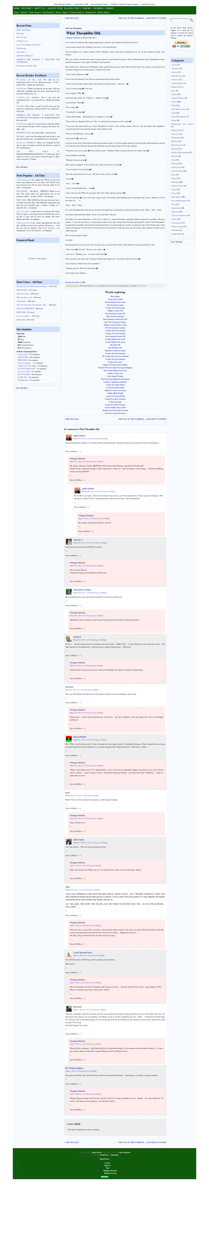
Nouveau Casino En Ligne (115, 413)
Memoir (174, 141)
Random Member (110, 1170)
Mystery (174, 156)
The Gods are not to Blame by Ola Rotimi (31, 286)
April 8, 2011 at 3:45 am (79, 1094)
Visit (107, 1168)
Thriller (174, 219)
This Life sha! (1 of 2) (24, 297)
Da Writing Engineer (74, 1068)
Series (173, 193)
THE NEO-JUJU (72, 18)
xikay (67, 886)
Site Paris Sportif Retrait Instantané (115, 379)
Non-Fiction (48, 12)
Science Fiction (177, 185)
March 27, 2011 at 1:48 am (75, 689)
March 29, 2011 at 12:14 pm (76, 889)
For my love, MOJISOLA (26, 142)
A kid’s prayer (21, 301)
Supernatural (176, 208)
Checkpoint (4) (23, 380)
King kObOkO (79, 736)
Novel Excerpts (177, 171)
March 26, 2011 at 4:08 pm (83, 592)
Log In (107, 1163)
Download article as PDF (75, 282)
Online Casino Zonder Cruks (115, 324)
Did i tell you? (21, 37)
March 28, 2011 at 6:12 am (75, 795)
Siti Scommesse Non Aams (115, 302)
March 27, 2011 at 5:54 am (83, 739)
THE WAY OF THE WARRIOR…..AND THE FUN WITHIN (142, 18)
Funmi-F (77, 636)
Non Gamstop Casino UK (115, 313)
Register (127, 1152)
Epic (173, 90)
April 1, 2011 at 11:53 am (83, 1009)
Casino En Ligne (115, 401)
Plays (65, 12)
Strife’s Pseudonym (23, 29)
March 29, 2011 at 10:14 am (84, 842)
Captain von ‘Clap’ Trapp (27, 365)
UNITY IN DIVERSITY (25, 308)
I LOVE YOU (22, 377)
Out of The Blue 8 (24, 374)
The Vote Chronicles (74, 28)
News (58, 12)
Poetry (16, 12)
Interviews (175, 134)
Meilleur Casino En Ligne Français (124, 4)
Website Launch (177, 226)
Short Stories (34, 12)
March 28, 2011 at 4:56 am (80, 665)
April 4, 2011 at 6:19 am (79, 982)
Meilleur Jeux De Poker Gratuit (115, 410)
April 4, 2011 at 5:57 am (79, 865)
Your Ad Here (21, 167)
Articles (174, 72)
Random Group (110, 1173)
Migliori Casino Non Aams (115, 390)
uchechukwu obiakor (82, 589)
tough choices (123, 285)
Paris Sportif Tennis (115, 376)
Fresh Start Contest (178, 109)
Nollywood (89, 12)
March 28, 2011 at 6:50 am (92, 491)
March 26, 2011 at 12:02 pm (84, 438)
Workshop (175, 230)
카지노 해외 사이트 (115, 393)
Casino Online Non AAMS (115, 407)
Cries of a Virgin (24, 371)
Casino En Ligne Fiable (115, 384)
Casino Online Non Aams (115, 339)
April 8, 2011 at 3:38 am (79, 1044)
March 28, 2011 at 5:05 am (80, 765)
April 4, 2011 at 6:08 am (79, 925)
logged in (81, 1129)
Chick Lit (175, 79)
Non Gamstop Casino (115, 304)
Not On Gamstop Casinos (115, 327)
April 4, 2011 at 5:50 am (87, 518)
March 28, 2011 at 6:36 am (80, 818)
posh (67, 792)
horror (115, 285)
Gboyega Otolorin (73, 37)
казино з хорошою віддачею (115, 381)
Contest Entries (76, 12)
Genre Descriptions (178, 116)
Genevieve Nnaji (22, 293)
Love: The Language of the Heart (28, 44)
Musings (174, 148)
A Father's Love (23, 97)
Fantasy (174, 94)
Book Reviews (176, 75)
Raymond (77, 1006)
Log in (121, 1152)
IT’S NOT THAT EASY (26, 368)
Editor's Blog (102, 12)
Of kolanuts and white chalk (26, 65)
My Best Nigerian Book (180, 152)
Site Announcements (179, 200)
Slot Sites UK (115, 344)
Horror (173, 120)
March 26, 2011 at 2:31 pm (83, 542)
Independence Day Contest (182, 124)
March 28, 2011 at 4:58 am (80, 712)
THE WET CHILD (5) (24, 55)
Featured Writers (177, 98)
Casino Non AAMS (81, 4)
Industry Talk (176, 130)
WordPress (104, 1155)
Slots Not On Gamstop (115, 316)
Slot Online (115, 296)
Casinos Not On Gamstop (115, 330)
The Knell (20, 33)
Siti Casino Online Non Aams (115, 370)
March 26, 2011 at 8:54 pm (83, 639)
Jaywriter (69, 686)
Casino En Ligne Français (115, 398)
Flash (173, 105)
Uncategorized (176, 222)
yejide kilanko (79, 435)
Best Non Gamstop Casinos (115, 322)
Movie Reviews (177, 145)
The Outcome (21, 48)
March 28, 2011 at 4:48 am (80, 565)
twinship (133, 285)
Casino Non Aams (148, 4)
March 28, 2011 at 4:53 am (80, 615)
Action (173, 64)
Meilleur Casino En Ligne (115, 350)
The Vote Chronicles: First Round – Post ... (32, 304)
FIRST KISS (21, 312)
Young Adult (176, 234)
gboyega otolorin (105, 285)
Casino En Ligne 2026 (115, 387)
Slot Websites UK (115, 347)
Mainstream (175, 137)
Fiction (23, 12)
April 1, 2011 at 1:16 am (82, 955)
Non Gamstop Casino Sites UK (115, 319)
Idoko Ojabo (78, 839)
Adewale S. (78, 539)
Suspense (174, 211)
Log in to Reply (102, 438)
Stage (173, 204)
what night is (21, 52)
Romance (174, 182)
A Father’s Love (22, 41)
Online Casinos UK (115, 310)
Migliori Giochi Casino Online (115, 364)
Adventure (175, 68)
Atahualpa (114, 1155)
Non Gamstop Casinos (62, 4)
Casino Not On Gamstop (115, 307)
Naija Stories (97, 1152)
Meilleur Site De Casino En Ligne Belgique (115, 367)
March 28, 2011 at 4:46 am (80, 461)
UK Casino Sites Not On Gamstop (115, 356)
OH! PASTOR (21, 290)
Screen (173, 189)
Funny (173, 113)
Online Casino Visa (115, 373)
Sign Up (107, 1165)
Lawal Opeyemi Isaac (82, 952)
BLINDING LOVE (23, 132)
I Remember (21, 319)
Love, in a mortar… (23, 316)
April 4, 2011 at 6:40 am (74, 1071)
